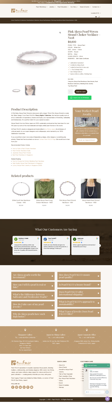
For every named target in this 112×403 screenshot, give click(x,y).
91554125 (32, 337)
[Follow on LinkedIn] (20, 387)
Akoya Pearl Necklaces (45, 20)
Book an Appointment (87, 140)
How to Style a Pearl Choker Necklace (24, 148)
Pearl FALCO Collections (20, 20)
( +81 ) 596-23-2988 (58, 337)
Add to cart (81, 92)
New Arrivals (90, 81)
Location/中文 (95, 13)
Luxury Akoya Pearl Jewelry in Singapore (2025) (27, 165)
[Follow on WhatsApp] (24, 387)
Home (12, 20)
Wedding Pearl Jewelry (86, 83)
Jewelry (51, 7)
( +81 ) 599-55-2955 (89, 337)
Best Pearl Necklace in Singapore (23, 155)
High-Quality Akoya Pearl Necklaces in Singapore (27, 163)
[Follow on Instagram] (16, 387)
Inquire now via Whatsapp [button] (81, 97)
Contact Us (95, 7)
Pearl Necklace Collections (33, 20)
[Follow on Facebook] (12, 387)
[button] (60, 32)
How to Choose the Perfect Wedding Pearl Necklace (28, 161)
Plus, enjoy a (56, 2)
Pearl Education (62, 7)
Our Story (73, 7)
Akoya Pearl (74, 86)
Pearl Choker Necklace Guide (21, 150)
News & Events (84, 7)
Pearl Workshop (41, 7)
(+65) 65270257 (24, 337)
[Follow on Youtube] (31, 387)
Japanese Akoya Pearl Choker (22, 153)
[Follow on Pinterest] (27, 387)
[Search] (99, 17)
